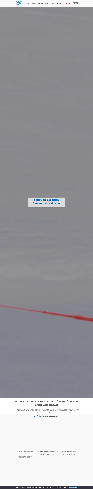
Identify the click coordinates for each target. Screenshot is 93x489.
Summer (33, 3)
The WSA (52, 3)
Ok (69, 487)
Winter (40, 3)
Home (27, 3)
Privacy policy (74, 487)
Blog (46, 3)
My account (60, 3)
